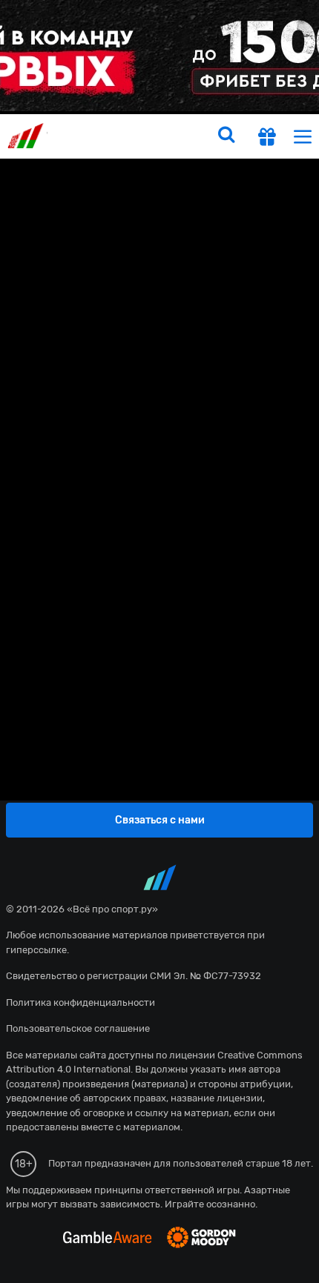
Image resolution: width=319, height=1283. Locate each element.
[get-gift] (267, 138)
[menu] (303, 136)
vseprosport (27, 136)
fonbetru (159, 641)
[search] (226, 136)
